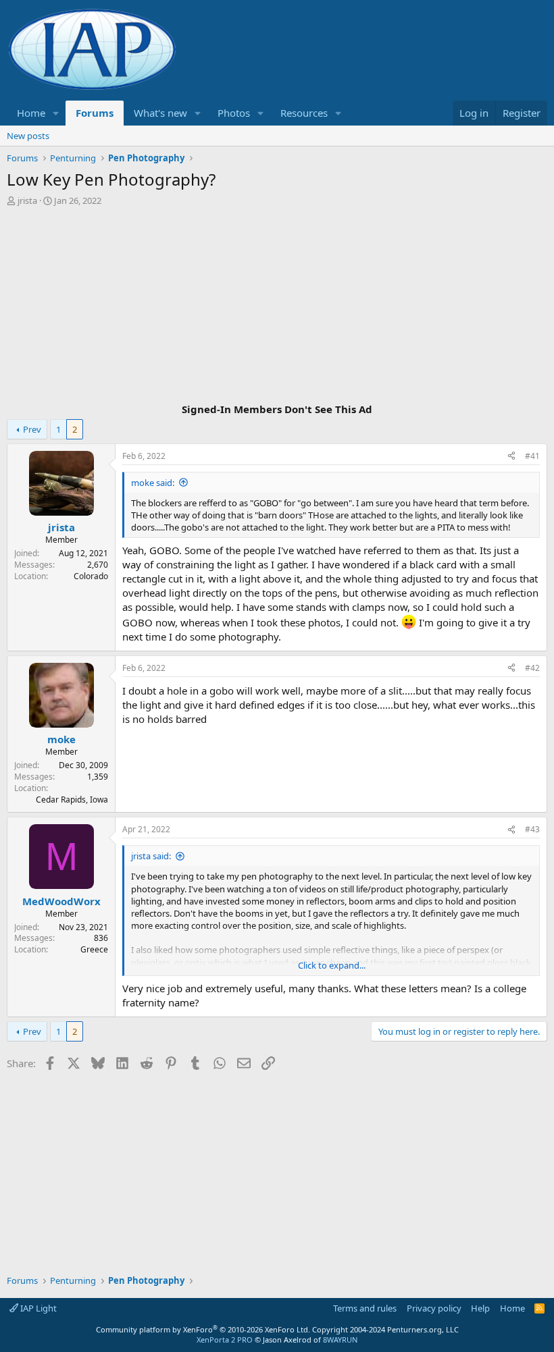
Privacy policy (434, 1308)
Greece (94, 949)
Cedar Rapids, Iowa (72, 799)
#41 (532, 456)
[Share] (511, 456)
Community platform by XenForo (203, 1329)
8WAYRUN (340, 1339)
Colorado (91, 576)
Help (480, 1308)
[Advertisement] (277, 306)
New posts (28, 136)
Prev (32, 429)
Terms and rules (365, 1308)
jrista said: (151, 856)
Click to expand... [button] (332, 965)
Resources (304, 112)
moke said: (152, 483)
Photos (234, 112)
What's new (160, 112)
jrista (27, 200)
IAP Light (37, 1308)
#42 (532, 668)
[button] (56, 113)
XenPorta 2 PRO (225, 1339)
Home (31, 112)
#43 (532, 829)
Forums (95, 112)
